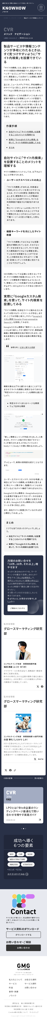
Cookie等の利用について (18, 1012)
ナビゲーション (22, 34)
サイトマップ (34, 1012)
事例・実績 (13, 991)
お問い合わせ (23, 947)
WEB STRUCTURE (17, 859)
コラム (19, 869)
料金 (11, 987)
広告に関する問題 (27, 347)
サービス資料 (30, 983)
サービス (13, 983)
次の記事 (38, 778)
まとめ (12, 147)
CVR (20, 854)
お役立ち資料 (31, 979)
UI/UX (30, 854)
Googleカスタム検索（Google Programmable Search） (23, 319)
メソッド (8, 34)
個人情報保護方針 (28, 1003)
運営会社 (15, 1003)
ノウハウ (14, 8)
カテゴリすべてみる (16, 874)
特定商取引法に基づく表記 (23, 1009)
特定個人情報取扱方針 (13, 1006)
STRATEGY (27, 864)
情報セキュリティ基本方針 (32, 1006)
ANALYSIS (14, 864)
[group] (23, 805)
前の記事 (9, 778)
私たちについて (16, 979)
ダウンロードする (23, 934)
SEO (11, 854)
